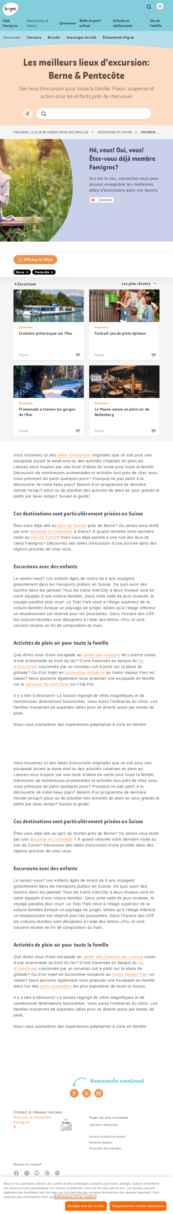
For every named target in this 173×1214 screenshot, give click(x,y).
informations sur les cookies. (75, 1197)
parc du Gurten (72, 525)
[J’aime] (78, 355)
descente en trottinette (51, 531)
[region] (86, 1195)
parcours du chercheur (47, 684)
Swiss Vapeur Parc (130, 974)
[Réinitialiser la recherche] (143, 113)
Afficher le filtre (38, 259)
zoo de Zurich (44, 537)
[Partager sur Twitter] (86, 1093)
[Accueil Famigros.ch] (10, 9)
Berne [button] (20, 272)
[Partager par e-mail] (98, 1093)
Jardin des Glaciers (101, 655)
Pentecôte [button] (42, 272)
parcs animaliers (56, 986)
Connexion (105, 200)
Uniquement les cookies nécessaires (138, 1206)
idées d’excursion (74, 455)
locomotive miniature (85, 672)
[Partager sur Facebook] (74, 1093)
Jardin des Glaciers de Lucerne (113, 957)
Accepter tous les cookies (86, 1206)
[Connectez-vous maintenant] (160, 6)
